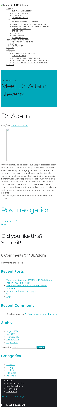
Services (10, 20)
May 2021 (10, 334)
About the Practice (20, 13)
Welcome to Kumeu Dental (23, 53)
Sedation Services (20, 38)
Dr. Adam (23, 125)
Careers (10, 65)
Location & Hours (20, 18)
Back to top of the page (12, 396)
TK (7, 294)
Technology (17, 15)
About (9, 9)
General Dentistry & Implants (25, 22)
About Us (15, 125)
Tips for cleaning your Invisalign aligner (31, 60)
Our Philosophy (19, 56)
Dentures (16, 33)
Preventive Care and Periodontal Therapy (30, 26)
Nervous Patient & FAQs (17, 40)
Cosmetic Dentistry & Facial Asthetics (29, 24)
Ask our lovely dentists (22, 42)
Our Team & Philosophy (22, 11)
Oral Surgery (18, 35)
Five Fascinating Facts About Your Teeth (30, 63)
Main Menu (22, 5)
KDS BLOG (10, 51)
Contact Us (11, 44)
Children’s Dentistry (21, 29)
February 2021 (12, 337)
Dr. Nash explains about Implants (27, 58)
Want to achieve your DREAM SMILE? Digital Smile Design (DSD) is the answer (29, 281)
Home (9, 380)
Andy (3, 224)
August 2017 (12, 342)
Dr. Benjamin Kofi (9, 221)
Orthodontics (18, 31)
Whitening (11, 375)
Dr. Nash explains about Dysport (21, 291)
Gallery (10, 48)
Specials (10, 50)
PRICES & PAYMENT (14, 46)
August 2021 (12, 331)
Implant (10, 370)
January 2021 (12, 339)
